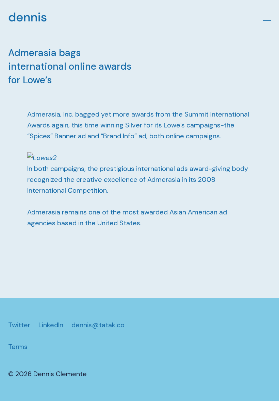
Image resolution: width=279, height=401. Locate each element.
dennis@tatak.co (98, 324)
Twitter (19, 324)
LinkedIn (50, 324)
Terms (18, 346)
